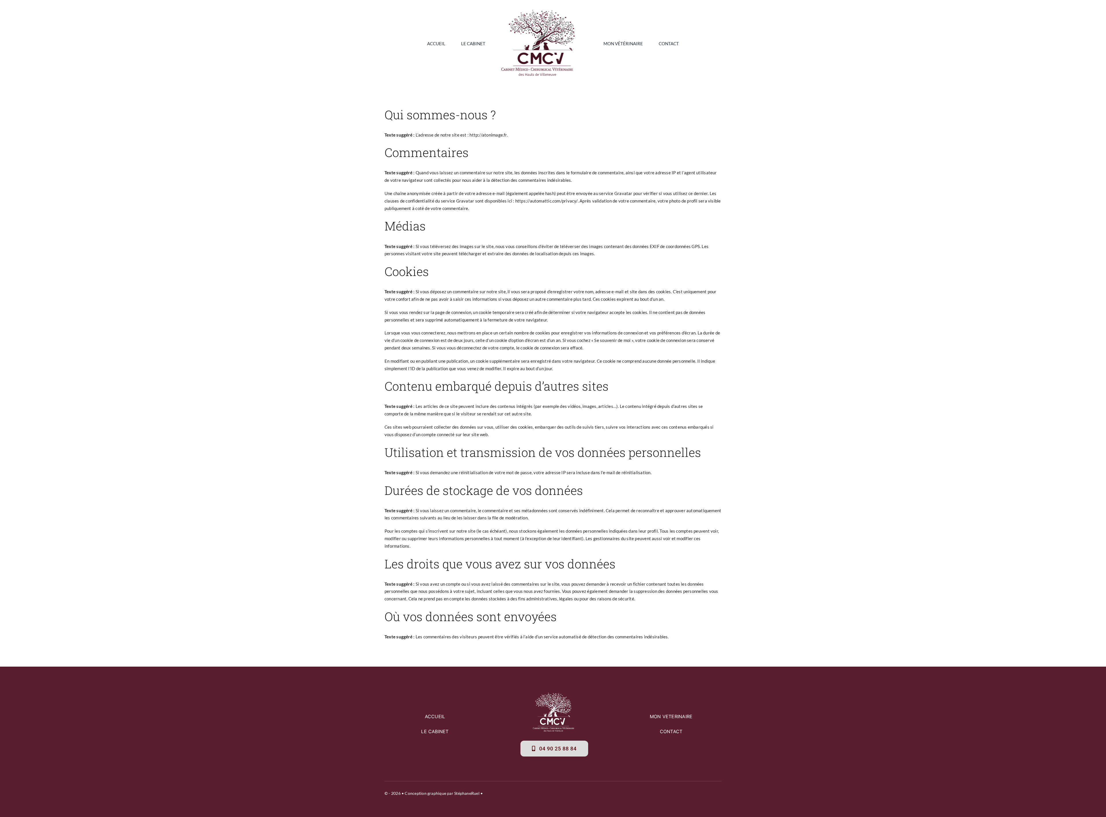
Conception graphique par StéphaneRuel (442, 793)
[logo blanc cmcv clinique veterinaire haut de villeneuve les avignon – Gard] (554, 694)
